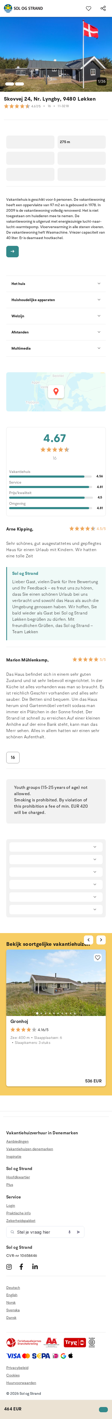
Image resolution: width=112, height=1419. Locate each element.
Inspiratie (13, 1156)
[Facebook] (25, 1267)
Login (10, 1205)
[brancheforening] (24, 1346)
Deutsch (13, 1288)
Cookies (13, 1375)
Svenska (13, 1310)
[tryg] (76, 1346)
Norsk (11, 1302)
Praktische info (18, 1213)
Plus (9, 1184)
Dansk (11, 1317)
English (11, 1295)
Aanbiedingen (17, 1141)
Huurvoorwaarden (21, 1382)
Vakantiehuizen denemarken (29, 1149)
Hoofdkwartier (18, 1177)
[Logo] (21, 8)
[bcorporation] (93, 1346)
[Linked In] (38, 1267)
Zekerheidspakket (20, 1220)
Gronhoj (19, 1021)
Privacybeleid (17, 1367)
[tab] (37, 1013)
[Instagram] (12, 1267)
